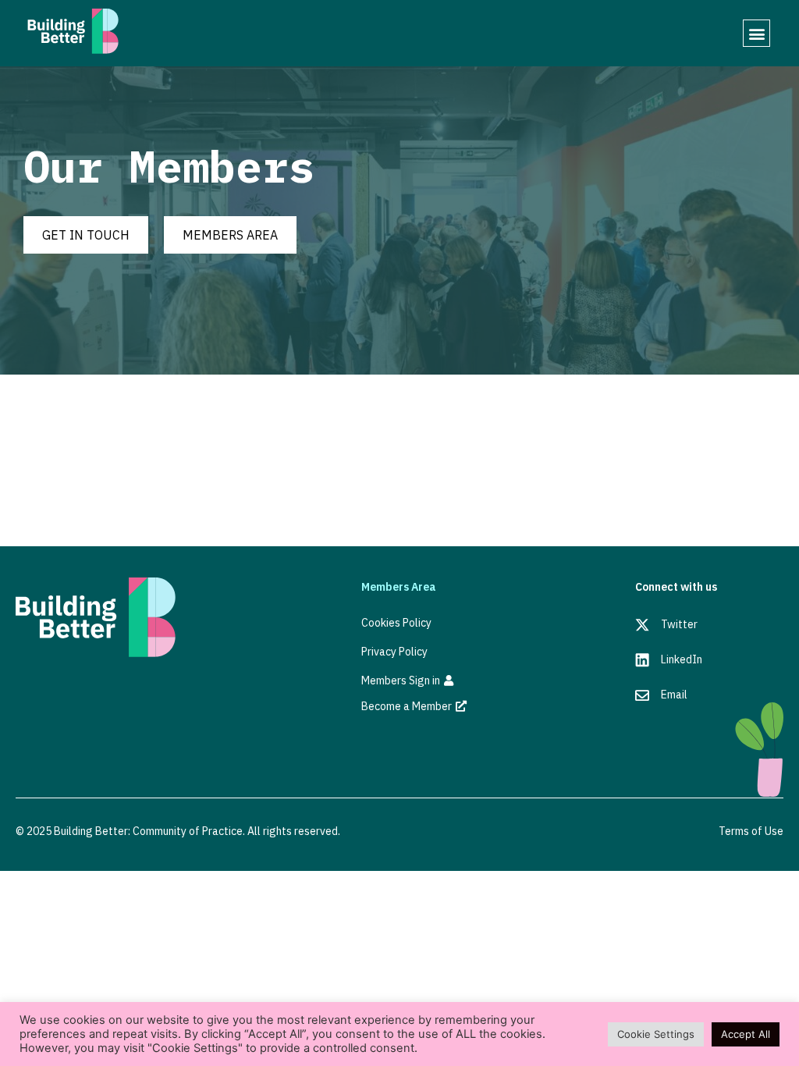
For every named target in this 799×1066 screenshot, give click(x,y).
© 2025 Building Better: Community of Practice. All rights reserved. (178, 831)
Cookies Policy (396, 623)
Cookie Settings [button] (655, 1034)
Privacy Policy (394, 652)
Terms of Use (751, 831)
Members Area (398, 587)
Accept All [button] (745, 1034)
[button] (756, 33)
